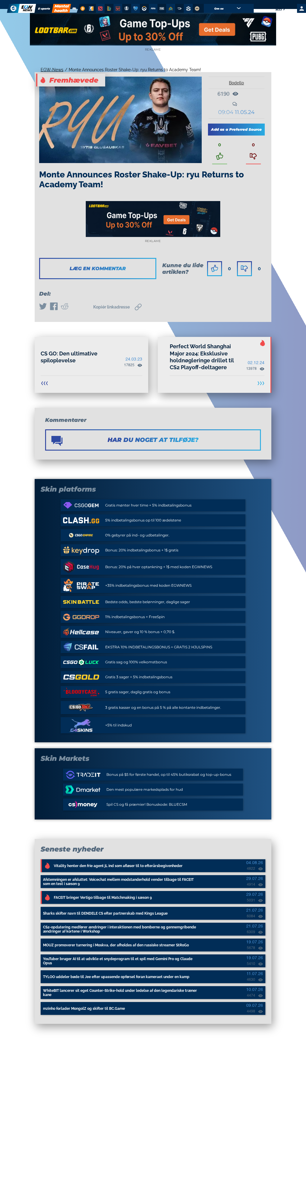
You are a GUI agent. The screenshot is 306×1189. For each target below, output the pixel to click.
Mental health (61, 8)
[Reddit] (64, 306)
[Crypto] (82, 8)
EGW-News (52, 69)
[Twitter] (43, 306)
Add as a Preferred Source (236, 129)
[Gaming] (74, 8)
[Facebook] (54, 306)
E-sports (44, 8)
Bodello (236, 82)
